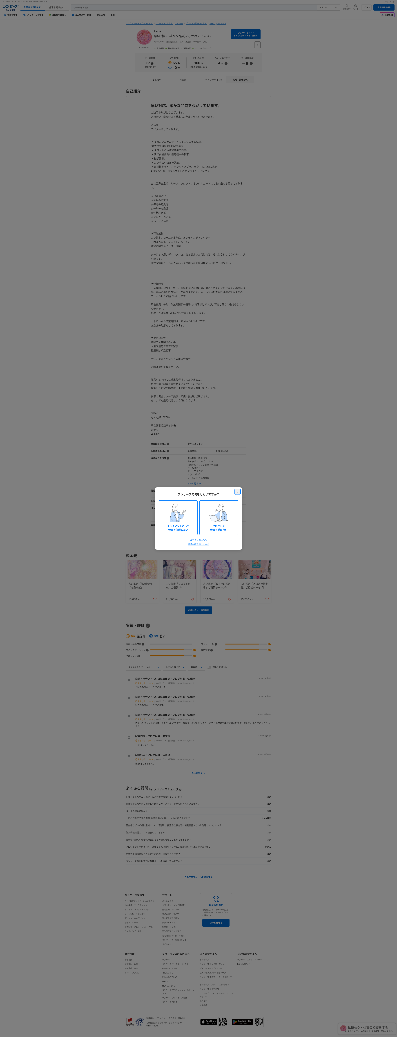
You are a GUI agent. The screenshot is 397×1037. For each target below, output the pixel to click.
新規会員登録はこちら (198, 544)
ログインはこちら (198, 539)
